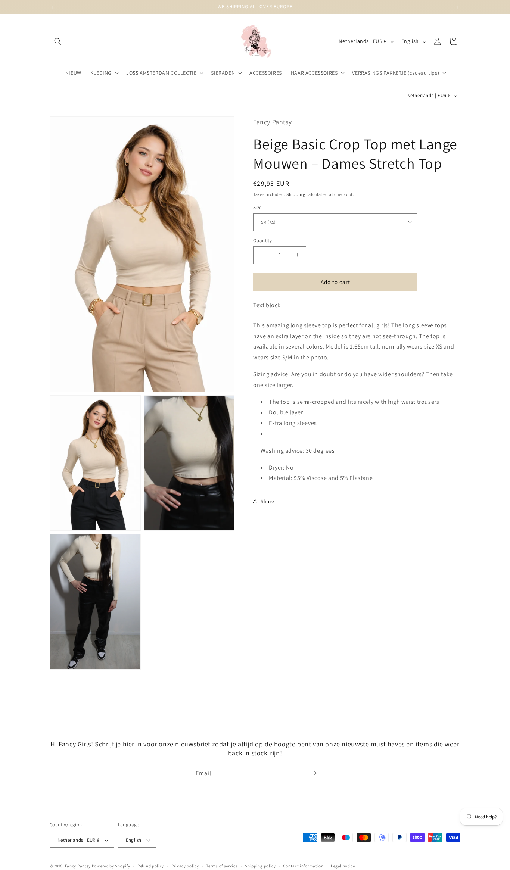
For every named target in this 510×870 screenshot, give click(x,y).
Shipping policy (260, 866)
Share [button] (267, 501)
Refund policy (150, 866)
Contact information (303, 866)
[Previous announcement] (52, 7)
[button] (58, 41)
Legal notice (343, 866)
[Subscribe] (313, 773)
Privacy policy (185, 866)
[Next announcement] (458, 7)
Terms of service (221, 866)
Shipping (295, 194)
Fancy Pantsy (78, 866)
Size (257, 207)
